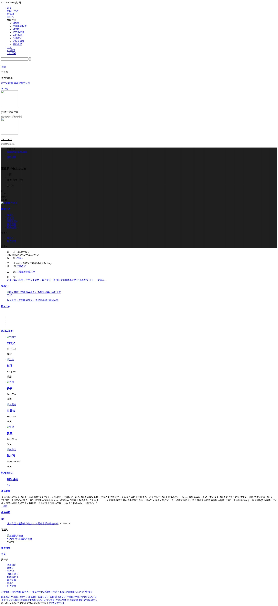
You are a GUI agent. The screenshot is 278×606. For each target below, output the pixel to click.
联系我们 (47, 592)
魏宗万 (31, 271)
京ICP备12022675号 (56, 600)
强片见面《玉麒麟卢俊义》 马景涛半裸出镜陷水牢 (32, 300)
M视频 (16, 23)
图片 (5, 306)
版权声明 (36, 592)
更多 (3, 554)
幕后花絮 (5, 491)
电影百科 (11, 53)
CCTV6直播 (7, 83)
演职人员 (7, 331)
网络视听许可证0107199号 (14, 597)
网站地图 (16, 592)
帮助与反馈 (58, 592)
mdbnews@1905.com (17, 152)
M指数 (16, 29)
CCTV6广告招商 (83, 592)
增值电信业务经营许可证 (33, 600)
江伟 (18, 266)
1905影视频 (18, 32)
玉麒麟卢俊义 (25, 539)
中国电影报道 (20, 26)
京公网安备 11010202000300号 (82, 600)
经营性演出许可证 (56, 597)
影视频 (10, 14)
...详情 (4, 506)
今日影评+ (18, 35)
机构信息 (7, 473)
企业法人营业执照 (10, 600)
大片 (9, 47)
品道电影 (17, 44)
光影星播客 (18, 41)
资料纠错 (11, 157)
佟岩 (23, 266)
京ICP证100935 (56, 603)
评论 (15, 11)
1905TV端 (6, 139)
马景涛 (19, 271)
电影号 (10, 17)
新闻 (9, 11)
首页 (9, 8)
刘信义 (19, 258)
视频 (4, 286)
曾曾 (25, 271)
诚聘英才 (26, 592)
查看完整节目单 (22, 83)
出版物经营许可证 (37, 597)
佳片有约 (17, 38)
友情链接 (69, 592)
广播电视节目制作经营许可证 (82, 597)
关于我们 (5, 592)
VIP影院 (11, 50)
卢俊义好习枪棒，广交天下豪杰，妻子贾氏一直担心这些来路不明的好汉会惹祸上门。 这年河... (56, 280)
